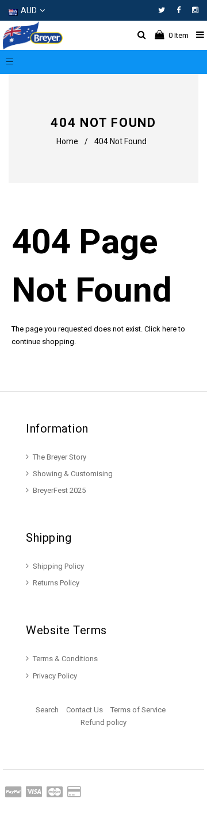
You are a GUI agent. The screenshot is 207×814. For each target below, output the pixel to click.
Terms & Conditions (65, 658)
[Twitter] (164, 10)
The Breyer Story (59, 457)
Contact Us (84, 709)
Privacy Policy (55, 676)
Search (47, 709)
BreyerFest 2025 (59, 490)
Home (67, 141)
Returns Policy (56, 582)
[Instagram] (195, 10)
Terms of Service (138, 709)
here (169, 329)
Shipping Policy (58, 566)
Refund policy (103, 722)
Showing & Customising (73, 473)
